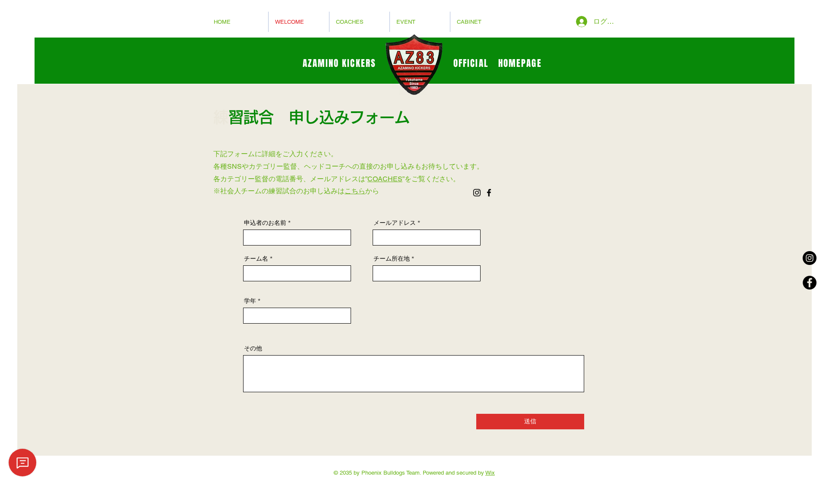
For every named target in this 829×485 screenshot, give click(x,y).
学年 (250, 301)
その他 (253, 348)
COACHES (384, 179)
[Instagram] (477, 193)
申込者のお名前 (265, 223)
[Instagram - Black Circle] (809, 258)
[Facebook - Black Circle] (809, 283)
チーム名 (256, 258)
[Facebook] (489, 193)
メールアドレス (394, 223)
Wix (490, 472)
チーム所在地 (391, 258)
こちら (355, 191)
